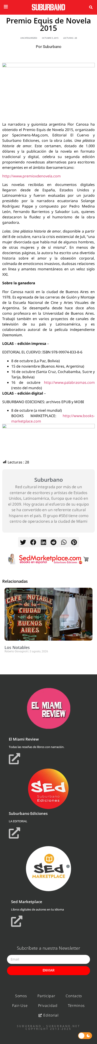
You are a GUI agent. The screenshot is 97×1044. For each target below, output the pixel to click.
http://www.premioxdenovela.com (31, 176)
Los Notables (17, 647)
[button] (91, 7)
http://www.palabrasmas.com (69, 382)
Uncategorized (28, 37)
